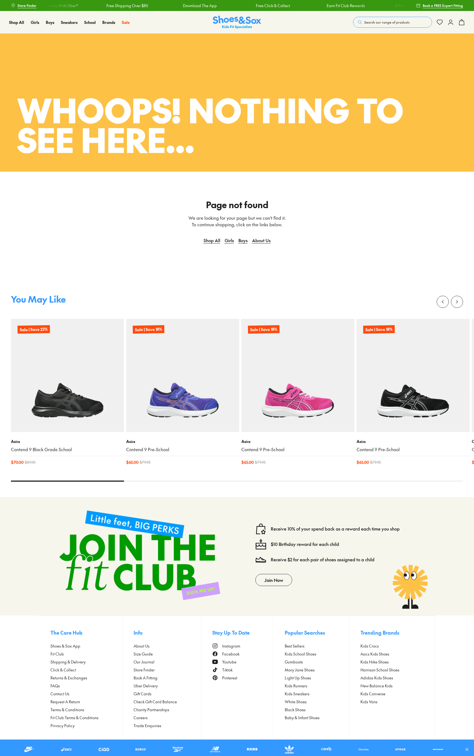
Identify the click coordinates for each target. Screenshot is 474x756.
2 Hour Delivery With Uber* (46, 5)
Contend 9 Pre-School (147, 449)
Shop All (212, 240)
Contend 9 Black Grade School (41, 449)
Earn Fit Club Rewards (337, 5)
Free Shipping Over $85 (119, 5)
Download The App (192, 5)
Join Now (273, 580)
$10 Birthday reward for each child (305, 544)
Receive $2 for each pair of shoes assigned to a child (322, 559)
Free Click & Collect (265, 5)
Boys (243, 240)
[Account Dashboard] (439, 22)
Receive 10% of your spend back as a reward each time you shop (335, 529)
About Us (261, 240)
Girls (229, 240)
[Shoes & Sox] (237, 22)
